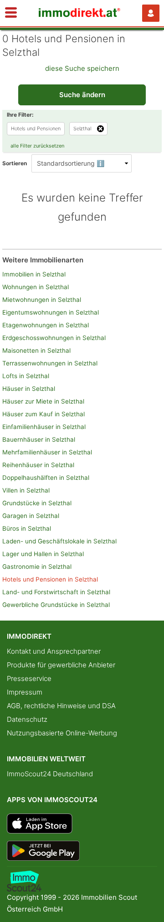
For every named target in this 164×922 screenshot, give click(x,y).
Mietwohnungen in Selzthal (41, 299)
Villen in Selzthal (26, 490)
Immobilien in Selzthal (34, 274)
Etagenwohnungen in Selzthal (45, 325)
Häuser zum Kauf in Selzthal (43, 414)
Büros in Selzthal (26, 528)
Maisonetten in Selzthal (36, 350)
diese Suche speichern (82, 68)
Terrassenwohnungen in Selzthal (49, 363)
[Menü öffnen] (11, 13)
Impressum (24, 692)
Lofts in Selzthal (25, 376)
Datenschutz (27, 719)
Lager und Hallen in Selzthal (43, 553)
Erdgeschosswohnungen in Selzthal (54, 337)
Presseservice (29, 678)
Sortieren (14, 163)
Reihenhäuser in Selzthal (38, 464)
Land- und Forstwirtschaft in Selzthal (56, 592)
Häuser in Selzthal (28, 388)
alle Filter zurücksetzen (37, 146)
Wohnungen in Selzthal (35, 287)
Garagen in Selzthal (30, 515)
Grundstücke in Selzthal (37, 503)
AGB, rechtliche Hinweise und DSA (61, 705)
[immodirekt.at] (80, 14)
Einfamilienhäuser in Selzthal (44, 426)
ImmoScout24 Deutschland (50, 773)
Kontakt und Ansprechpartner (54, 651)
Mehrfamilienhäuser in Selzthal (47, 452)
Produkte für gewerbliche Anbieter (61, 665)
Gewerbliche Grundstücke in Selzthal (56, 604)
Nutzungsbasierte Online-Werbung (62, 733)
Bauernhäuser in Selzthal (38, 439)
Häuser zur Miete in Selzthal (43, 401)
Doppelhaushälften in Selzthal (45, 477)
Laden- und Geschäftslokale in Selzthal (59, 541)
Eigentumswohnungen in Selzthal (50, 312)
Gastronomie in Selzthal (37, 566)
